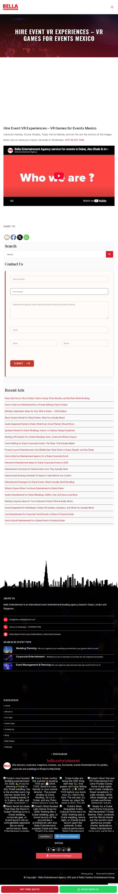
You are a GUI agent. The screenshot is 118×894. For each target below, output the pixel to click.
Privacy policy (87, 874)
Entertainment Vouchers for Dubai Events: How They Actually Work (36, 469)
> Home (6, 706)
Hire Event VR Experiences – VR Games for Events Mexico (49, 128)
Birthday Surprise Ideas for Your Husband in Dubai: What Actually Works (39, 501)
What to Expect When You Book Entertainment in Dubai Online (34, 488)
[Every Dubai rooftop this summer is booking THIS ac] (45, 790)
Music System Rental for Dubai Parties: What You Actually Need (35, 417)
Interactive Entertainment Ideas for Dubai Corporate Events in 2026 (36, 462)
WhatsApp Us (90, 889)
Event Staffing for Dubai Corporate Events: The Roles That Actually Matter (40, 443)
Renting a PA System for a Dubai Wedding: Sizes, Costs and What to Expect (41, 437)
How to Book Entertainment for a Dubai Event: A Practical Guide (35, 520)
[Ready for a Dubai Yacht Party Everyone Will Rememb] (101, 818)
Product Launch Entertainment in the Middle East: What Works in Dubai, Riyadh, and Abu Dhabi (49, 450)
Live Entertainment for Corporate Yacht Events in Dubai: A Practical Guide (39, 514)
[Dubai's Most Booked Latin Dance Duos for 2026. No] (45, 818)
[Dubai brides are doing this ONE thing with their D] (73, 790)
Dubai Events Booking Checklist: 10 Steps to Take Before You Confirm (38, 475)
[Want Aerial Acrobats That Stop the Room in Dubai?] (16, 818)
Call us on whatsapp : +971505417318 (25, 627)
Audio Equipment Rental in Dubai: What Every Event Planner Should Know (39, 424)
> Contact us (8, 729)
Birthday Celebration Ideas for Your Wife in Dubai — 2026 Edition (35, 411)
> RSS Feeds (8, 741)
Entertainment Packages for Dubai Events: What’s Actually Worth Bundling (39, 482)
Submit (18, 363)
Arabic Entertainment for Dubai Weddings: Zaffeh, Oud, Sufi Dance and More (41, 495)
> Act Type (8, 717)
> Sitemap (7, 747)
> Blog (6, 735)
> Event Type (9, 723)
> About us (8, 712)
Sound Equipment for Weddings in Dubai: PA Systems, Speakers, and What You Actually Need (49, 507)
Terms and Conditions (105, 874)
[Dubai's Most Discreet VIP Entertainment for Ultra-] (101, 790)
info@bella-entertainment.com (22, 620)
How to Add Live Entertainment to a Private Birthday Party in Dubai (36, 404)
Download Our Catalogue (61, 856)
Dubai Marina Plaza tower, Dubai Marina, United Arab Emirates (35, 634)
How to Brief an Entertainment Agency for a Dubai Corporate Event (36, 456)
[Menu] (112, 7)
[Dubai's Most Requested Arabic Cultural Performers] (73, 818)
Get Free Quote (30, 889)
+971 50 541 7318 (74, 139)
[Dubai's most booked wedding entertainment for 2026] (16, 790)
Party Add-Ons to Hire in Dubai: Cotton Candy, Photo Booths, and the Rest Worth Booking (47, 398)
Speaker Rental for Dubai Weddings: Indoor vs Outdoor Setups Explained (40, 430)
